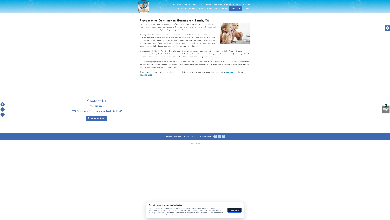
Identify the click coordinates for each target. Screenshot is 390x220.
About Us (189, 8)
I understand (234, 210)
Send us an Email (96, 118)
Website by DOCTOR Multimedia (197, 136)
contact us (230, 72)
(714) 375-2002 (190, 4)
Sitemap (167, 136)
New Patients (205, 8)
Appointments (220, 8)
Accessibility (177, 136)
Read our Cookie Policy (167, 215)
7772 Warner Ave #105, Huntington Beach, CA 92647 (226, 4)
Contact (247, 8)
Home (180, 8)
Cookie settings (195, 143)
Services (233, 8)
